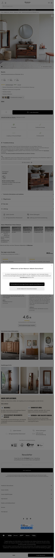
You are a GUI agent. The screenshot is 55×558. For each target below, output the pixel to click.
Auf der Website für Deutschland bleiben (27, 288)
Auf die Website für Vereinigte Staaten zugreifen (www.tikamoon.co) (27, 284)
